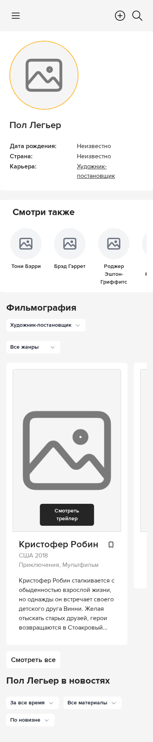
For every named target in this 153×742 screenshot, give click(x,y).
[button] (32, 703)
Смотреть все (33, 659)
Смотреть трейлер (67, 514)
